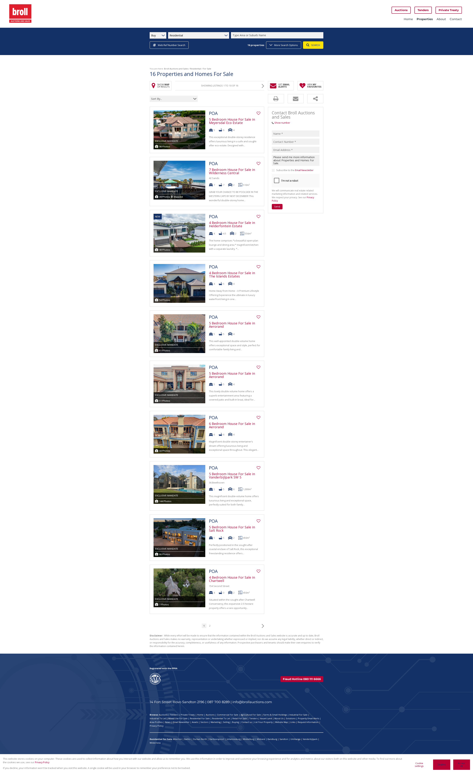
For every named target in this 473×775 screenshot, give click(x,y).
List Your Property (263, 722)
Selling (226, 722)
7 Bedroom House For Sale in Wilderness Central (232, 171)
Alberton (177, 739)
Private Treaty (188, 714)
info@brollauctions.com (252, 702)
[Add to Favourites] (258, 113)
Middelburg (248, 739)
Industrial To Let (158, 718)
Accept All (461, 765)
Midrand (261, 739)
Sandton (284, 739)
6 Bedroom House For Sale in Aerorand (232, 425)
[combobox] (277, 35)
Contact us (246, 722)
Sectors (204, 722)
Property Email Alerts (308, 718)
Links (292, 722)
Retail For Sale (239, 718)
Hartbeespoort (216, 739)
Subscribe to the (295, 170)
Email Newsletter (304, 170)
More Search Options (286, 45)
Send (277, 206)
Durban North (200, 739)
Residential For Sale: (161, 739)
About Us (278, 718)
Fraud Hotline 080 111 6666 (302, 679)
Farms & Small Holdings (275, 714)
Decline (442, 764)
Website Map (281, 722)
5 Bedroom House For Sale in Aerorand (232, 324)
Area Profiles (156, 722)
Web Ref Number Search (171, 45)
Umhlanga (295, 739)
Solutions (290, 718)
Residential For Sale (200, 718)
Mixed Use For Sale (178, 718)
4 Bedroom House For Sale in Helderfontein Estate (232, 224)
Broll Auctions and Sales (176, 68)
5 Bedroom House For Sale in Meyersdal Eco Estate (232, 121)
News (167, 722)
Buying (235, 722)
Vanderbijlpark (310, 739)
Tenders (174, 714)
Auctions (163, 714)
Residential (195, 68)
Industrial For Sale (298, 714)
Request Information (308, 722)
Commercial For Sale (227, 714)
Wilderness (155, 742)
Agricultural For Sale (251, 714)
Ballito (187, 739)
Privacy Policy (157, 725)
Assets (195, 722)
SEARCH (315, 45)
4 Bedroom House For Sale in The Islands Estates (232, 274)
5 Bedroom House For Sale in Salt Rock (232, 528)
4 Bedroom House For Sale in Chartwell (232, 579)
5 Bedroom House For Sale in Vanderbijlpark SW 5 (232, 475)
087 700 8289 (218, 702)
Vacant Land (266, 718)
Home (200, 714)
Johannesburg (234, 739)
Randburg (272, 739)
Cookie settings (419, 765)
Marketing (216, 722)
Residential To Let (221, 718)
